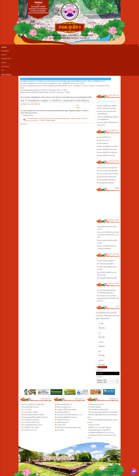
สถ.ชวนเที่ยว (60, 430)
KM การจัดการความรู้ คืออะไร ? (107, 101)
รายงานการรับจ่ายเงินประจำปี (107, 177)
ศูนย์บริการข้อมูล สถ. (63, 422)
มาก (99, 333)
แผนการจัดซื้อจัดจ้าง (105, 137)
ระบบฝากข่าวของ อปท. (30, 430)
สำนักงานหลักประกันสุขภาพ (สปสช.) (34, 415)
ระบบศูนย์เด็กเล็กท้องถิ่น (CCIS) (32, 425)
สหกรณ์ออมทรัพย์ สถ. (63, 412)
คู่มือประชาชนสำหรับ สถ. (64, 407)
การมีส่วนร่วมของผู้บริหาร (106, 264)
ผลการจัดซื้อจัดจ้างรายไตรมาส (108, 152)
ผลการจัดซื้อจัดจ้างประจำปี (107, 155)
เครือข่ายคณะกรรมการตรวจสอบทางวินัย (69, 427)
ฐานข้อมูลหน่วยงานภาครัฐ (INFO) (100, 430)
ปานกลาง (101, 342)
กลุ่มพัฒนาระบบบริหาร (63, 420)
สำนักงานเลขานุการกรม (97, 404)
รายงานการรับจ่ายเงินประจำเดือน (108, 171)
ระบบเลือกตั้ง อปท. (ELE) (31, 427)
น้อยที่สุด (101, 360)
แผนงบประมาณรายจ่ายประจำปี (108, 168)
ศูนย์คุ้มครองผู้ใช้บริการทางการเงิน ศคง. (102, 432)
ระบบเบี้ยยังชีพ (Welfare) (31, 420)
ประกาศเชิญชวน (103, 143)
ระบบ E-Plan (27, 409)
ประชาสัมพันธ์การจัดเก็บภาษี (107, 180)
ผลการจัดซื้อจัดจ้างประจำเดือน (108, 149)
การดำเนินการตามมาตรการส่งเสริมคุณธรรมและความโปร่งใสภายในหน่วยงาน (108, 298)
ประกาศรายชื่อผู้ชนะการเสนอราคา (109, 146)
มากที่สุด (100, 324)
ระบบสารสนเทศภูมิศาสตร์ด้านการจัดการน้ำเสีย (103, 412)
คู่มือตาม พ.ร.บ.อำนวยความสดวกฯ (100, 427)
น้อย (99, 351)
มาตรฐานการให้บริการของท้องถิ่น (66, 409)
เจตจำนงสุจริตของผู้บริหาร (107, 261)
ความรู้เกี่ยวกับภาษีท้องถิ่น (106, 183)
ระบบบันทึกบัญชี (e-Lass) (31, 407)
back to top (23, 124)
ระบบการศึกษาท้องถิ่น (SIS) (31, 422)
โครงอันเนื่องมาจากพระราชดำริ (99, 409)
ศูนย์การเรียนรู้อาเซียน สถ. (64, 404)
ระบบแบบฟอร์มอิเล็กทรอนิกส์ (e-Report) (35, 417)
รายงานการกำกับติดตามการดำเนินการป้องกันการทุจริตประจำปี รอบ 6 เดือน (108, 234)
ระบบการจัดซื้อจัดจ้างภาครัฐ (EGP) (33, 404)
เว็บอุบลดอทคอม (110, 470)
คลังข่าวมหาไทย (94, 425)
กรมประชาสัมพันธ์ (95, 407)
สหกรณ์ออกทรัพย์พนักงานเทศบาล (67, 417)
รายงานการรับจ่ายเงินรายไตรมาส (108, 174)
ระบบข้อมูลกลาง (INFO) (30, 412)
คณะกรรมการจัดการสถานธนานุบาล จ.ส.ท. (69, 415)
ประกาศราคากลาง (104, 140)
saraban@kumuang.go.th (93, 470)
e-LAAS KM (61, 425)
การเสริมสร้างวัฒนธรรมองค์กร (108, 278)
